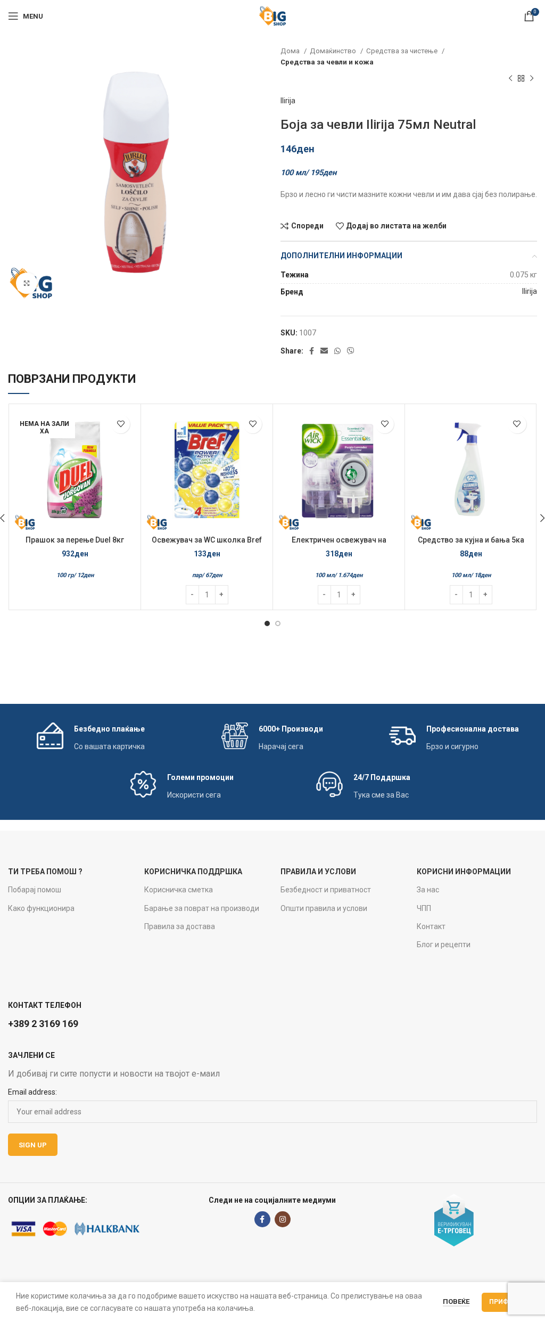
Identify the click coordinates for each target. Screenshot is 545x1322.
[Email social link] (324, 351)
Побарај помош (34, 889)
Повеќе (456, 1301)
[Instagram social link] (283, 1219)
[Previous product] (510, 78)
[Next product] (531, 78)
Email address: (32, 1092)
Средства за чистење (402, 51)
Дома (290, 51)
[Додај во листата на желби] (120, 424)
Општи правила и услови (323, 908)
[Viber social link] (351, 351)
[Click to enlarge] (26, 283)
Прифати (505, 1301)
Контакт (431, 926)
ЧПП (424, 908)
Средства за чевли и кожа (327, 62)
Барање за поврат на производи (201, 908)
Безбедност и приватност (325, 889)
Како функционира (41, 908)
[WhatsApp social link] (337, 351)
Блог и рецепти (443, 944)
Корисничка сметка (178, 889)
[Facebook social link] (311, 351)
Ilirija (287, 100)
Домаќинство (334, 51)
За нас (428, 889)
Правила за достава (179, 926)
